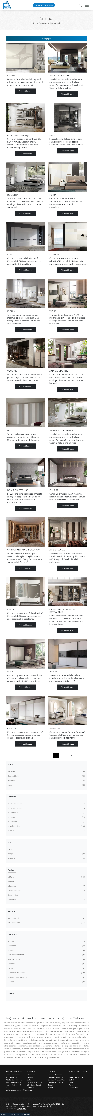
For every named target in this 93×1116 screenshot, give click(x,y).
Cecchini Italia (46, 776)
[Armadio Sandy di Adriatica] (25, 58)
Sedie (50, 1087)
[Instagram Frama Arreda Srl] (50, 1106)
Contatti (30, 1087)
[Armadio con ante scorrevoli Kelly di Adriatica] (25, 591)
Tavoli (50, 1085)
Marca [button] (10, 764)
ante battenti (46, 918)
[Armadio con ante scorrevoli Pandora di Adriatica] (67, 710)
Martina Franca (46, 959)
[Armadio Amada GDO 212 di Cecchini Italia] (67, 353)
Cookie (10, 1114)
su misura (46, 899)
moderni (46, 858)
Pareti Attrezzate (76, 1077)
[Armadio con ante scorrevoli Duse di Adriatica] (67, 117)
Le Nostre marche (34, 1082)
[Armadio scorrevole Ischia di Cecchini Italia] (25, 293)
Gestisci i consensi (23, 1114)
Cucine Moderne (55, 1075)
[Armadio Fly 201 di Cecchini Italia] (67, 472)
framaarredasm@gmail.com (22, 1090)
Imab (46, 785)
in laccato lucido (46, 803)
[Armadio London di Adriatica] (67, 236)
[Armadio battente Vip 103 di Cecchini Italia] (25, 654)
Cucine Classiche (55, 1077)
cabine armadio (46, 890)
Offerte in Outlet (34, 1085)
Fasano (46, 950)
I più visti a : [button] (13, 934)
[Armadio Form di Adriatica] (67, 177)
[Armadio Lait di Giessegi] (25, 236)
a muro (46, 877)
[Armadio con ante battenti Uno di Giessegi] (25, 412)
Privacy (3, 1114)
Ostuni (46, 968)
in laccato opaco (46, 808)
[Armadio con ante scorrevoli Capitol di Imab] (25, 710)
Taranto (46, 982)
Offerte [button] (11, 993)
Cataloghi (31, 1080)
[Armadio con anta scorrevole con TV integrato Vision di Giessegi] (67, 654)
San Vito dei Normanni (46, 977)
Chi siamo (31, 1075)
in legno (46, 817)
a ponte (46, 881)
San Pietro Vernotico (46, 973)
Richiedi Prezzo (25, 91)
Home (35, 23)
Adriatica (46, 771)
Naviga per (46, 38)
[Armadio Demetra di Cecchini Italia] (25, 177)
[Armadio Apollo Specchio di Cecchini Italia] (67, 58)
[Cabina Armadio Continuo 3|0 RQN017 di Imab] (25, 117)
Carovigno (46, 946)
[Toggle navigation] (87, 5)
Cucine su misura (55, 1082)
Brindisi (46, 941)
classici (46, 849)
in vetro (46, 830)
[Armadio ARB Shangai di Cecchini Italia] (67, 532)
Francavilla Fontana (46, 955)
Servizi (30, 1077)
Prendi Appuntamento (44, 5)
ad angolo (46, 886)
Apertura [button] (11, 911)
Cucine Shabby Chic (56, 1080)
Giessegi (46, 780)
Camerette (73, 1087)
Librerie (72, 1075)
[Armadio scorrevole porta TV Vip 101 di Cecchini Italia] (67, 293)
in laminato (46, 812)
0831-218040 (15, 1085)
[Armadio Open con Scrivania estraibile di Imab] (67, 591)
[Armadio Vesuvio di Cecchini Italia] (25, 353)
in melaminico (46, 826)
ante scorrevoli (46, 922)
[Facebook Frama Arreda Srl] (47, 1106)
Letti (71, 1082)
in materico (46, 821)
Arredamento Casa (46, 23)
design (46, 854)
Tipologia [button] (12, 870)
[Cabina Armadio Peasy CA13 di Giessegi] (25, 532)
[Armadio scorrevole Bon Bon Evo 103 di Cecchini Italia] (25, 472)
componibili (46, 895)
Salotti (71, 1080)
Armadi (57, 23)
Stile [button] (9, 842)
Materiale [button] (12, 797)
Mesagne (46, 964)
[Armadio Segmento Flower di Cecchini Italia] (67, 412)
